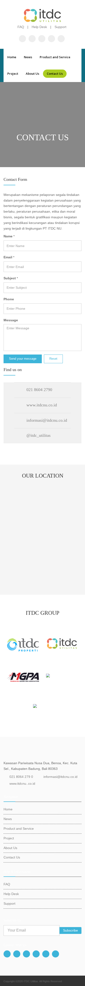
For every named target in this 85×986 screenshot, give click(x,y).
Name (9, 236)
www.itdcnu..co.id (22, 783)
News (28, 57)
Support (60, 27)
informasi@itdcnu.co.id (60, 777)
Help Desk (39, 27)
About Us (32, 73)
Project (12, 73)
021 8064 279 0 (21, 777)
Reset (53, 358)
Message (11, 320)
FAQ (20, 27)
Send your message (22, 358)
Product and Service (55, 57)
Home (11, 57)
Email (9, 257)
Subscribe (70, 930)
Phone (9, 299)
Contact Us (55, 73)
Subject (11, 278)
